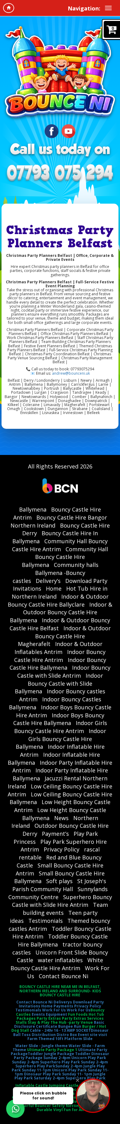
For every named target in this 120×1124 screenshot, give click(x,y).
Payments (63, 1006)
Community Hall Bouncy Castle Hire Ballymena (65, 556)
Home (54, 588)
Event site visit (92, 1034)
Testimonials (45, 920)
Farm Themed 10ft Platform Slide (60, 1038)
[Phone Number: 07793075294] (60, 173)
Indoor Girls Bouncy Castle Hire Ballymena (61, 738)
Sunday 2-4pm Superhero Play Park (46, 1062)
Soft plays (59, 881)
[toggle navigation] (108, 8)
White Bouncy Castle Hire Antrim (56, 964)
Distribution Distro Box (54, 1034)
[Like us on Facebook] (51, 130)
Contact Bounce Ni (63, 976)
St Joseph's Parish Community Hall (59, 885)
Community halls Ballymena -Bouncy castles (55, 572)
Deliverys (63, 1002)
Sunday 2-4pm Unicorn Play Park (74, 1057)
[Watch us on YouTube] (68, 130)
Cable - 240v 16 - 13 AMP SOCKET (60, 1030)
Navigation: (84, 8)
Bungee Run (69, 1026)
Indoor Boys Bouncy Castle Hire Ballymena (58, 719)
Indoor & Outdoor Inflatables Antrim (58, 648)
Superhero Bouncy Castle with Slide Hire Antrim (62, 901)
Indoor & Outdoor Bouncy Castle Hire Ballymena (61, 612)
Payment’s (55, 833)
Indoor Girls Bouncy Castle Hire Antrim (60, 727)
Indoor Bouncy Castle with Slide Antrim (64, 671)
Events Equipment (49, 1014)
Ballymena (32, 509)
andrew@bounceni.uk (71, 373)
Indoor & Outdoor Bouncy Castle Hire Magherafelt (64, 636)
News (61, 818)
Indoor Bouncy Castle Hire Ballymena (58, 664)
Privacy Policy (61, 849)
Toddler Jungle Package (51, 1053)
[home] (8, 8)
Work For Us (54, 1010)
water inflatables (60, 960)
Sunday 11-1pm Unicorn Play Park (54, 1070)
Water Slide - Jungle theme (41, 1045)
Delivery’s (48, 580)
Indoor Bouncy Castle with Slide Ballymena (59, 683)
